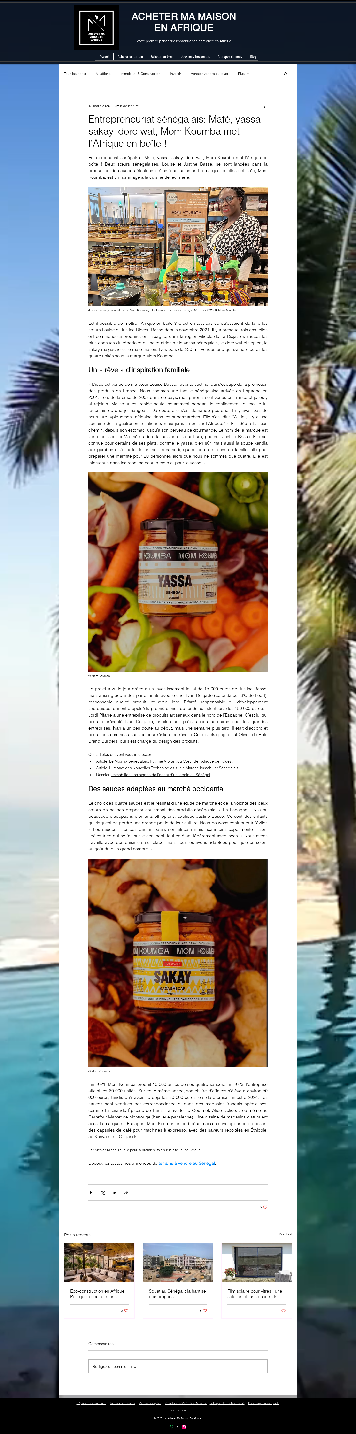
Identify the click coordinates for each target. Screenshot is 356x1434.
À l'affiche (103, 73)
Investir (175, 73)
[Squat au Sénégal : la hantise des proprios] (178, 1262)
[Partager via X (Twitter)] (102, 1192)
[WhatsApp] (171, 1427)
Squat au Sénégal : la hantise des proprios (177, 1293)
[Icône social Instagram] (184, 1427)
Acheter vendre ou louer (209, 73)
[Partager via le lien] (126, 1192)
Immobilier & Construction (140, 73)
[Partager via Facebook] (90, 1192)
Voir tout (285, 1234)
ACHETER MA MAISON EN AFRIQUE (184, 22)
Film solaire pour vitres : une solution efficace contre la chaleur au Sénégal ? (254, 1293)
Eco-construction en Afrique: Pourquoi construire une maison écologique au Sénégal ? (98, 1293)
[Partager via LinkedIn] (114, 1192)
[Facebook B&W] (178, 1427)
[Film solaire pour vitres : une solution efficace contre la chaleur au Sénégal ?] (257, 1262)
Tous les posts (75, 73)
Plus (241, 73)
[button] (285, 74)
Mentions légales (150, 1403)
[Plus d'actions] (265, 106)
